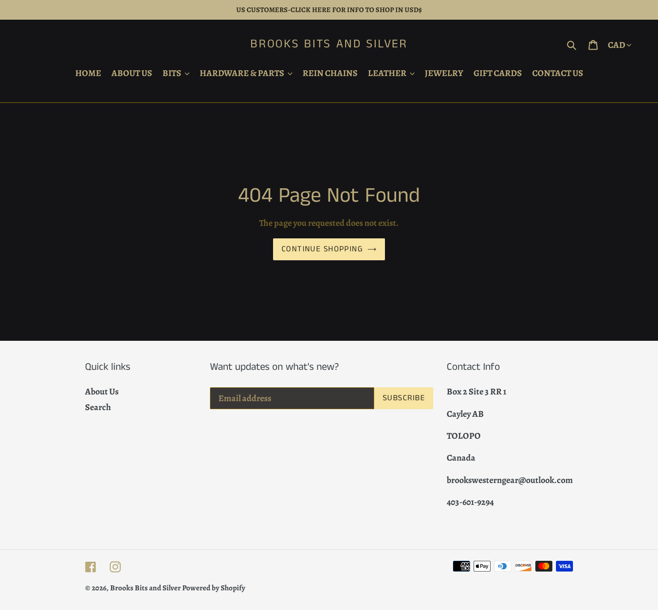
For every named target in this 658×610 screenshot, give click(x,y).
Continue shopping (322, 249)
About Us (102, 391)
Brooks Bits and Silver (328, 44)
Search (98, 407)
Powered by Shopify (213, 588)
